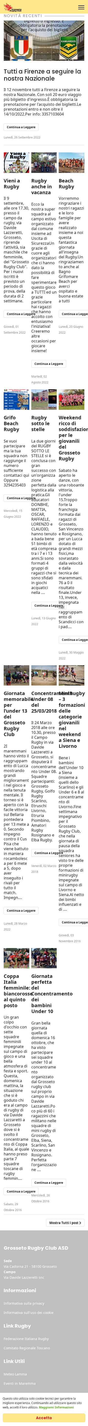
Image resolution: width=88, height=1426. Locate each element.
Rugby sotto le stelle (40, 423)
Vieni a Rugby (12, 183)
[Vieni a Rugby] (16, 162)
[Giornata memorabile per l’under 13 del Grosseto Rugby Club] (16, 675)
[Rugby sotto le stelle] (44, 399)
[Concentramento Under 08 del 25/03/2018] (44, 675)
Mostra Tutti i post (64, 1223)
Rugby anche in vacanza (41, 186)
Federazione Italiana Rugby (26, 1338)
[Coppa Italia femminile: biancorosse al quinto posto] (16, 958)
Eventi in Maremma (20, 1383)
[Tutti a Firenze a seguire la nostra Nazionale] (44, 41)
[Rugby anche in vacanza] (44, 162)
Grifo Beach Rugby (11, 423)
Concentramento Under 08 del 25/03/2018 (52, 702)
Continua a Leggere (21, 127)
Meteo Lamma (15, 1374)
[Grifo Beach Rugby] (16, 399)
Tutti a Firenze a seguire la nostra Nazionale (42, 75)
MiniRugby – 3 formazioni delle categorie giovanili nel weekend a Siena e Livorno (72, 719)
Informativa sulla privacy (24, 1303)
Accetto (44, 1417)
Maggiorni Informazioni (56, 1407)
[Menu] (81, 7)
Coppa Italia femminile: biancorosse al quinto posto (18, 991)
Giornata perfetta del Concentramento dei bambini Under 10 (52, 993)
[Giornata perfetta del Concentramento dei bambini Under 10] (44, 958)
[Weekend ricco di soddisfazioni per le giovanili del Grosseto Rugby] (71, 399)
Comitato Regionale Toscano (27, 1348)
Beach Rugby (66, 183)
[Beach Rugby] (71, 162)
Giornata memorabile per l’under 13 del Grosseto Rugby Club (18, 714)
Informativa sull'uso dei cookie (29, 1312)
